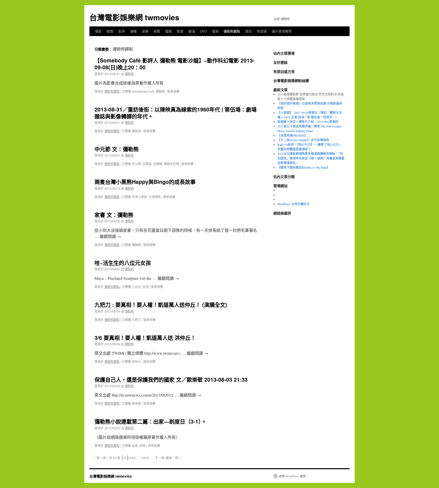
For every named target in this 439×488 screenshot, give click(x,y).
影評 (121, 31)
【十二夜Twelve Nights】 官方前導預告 (303, 140)
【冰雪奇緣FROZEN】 (292, 135)
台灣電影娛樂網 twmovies (134, 17)
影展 (180, 31)
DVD (203, 31)
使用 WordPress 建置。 (293, 476)
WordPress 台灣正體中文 (293, 204)
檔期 (168, 31)
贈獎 (110, 31)
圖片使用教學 (282, 31)
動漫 (192, 31)
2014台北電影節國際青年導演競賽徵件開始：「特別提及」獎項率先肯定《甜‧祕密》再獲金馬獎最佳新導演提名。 (310, 158)
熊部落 (262, 31)
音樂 (145, 31)
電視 (215, 31)
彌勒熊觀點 (232, 31)
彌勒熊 (129, 74)
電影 (98, 31)
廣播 (133, 31)
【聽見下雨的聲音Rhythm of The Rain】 (303, 167)
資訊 (248, 31)
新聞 (156, 31)
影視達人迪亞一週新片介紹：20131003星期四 (307, 122)
